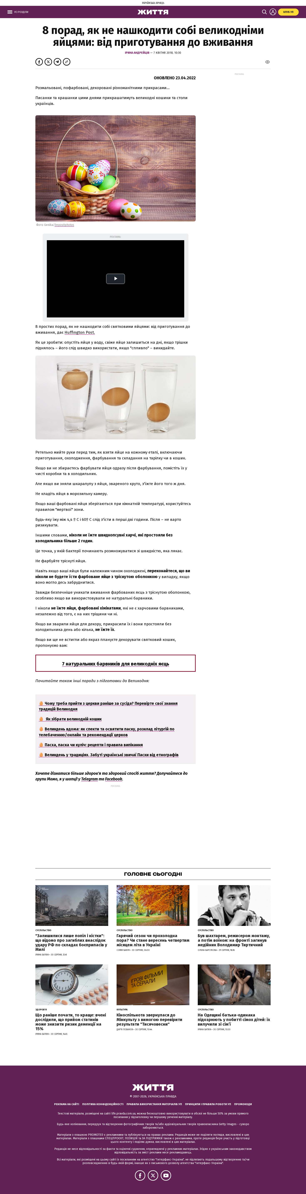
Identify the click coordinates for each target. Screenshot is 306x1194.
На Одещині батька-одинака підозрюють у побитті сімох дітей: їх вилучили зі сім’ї (234, 1019)
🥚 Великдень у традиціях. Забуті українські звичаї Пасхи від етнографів (109, 754)
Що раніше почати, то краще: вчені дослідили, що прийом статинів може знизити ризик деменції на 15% (70, 1021)
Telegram (89, 779)
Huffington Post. (80, 332)
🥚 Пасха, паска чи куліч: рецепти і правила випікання (91, 745)
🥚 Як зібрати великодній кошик (70, 719)
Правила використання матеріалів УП (154, 1104)
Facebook (113, 779)
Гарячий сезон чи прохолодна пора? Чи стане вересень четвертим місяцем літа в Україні (153, 940)
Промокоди (243, 1104)
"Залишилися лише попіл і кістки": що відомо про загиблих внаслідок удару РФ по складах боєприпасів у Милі (71, 942)
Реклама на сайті (66, 1104)
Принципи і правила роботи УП (208, 1104)
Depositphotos (64, 225)
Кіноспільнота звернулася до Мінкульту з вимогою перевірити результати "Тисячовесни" (149, 1019)
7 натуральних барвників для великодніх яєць (115, 664)
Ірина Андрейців (137, 53)
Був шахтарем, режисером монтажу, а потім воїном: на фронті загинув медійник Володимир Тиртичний (234, 940)
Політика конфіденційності (102, 1104)
